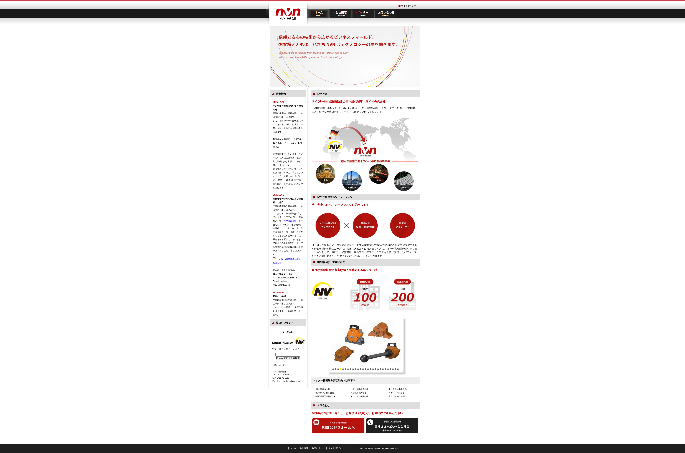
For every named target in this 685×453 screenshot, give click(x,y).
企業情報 (340, 13)
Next (331, 345)
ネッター (363, 13)
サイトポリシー (408, 5)
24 (390, 369)
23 (388, 369)
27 (398, 369)
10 (355, 369)
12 (360, 369)
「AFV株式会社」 (289, 221)
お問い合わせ (385, 13)
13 (363, 369)
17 (373, 369)
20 (380, 369)
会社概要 (303, 448)
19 (378, 369)
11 (358, 369)
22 (385, 369)
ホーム (318, 13)
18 (375, 369)
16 (370, 369)
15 (368, 369)
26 (395, 369)
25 (393, 369)
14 (365, 369)
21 (383, 369)
